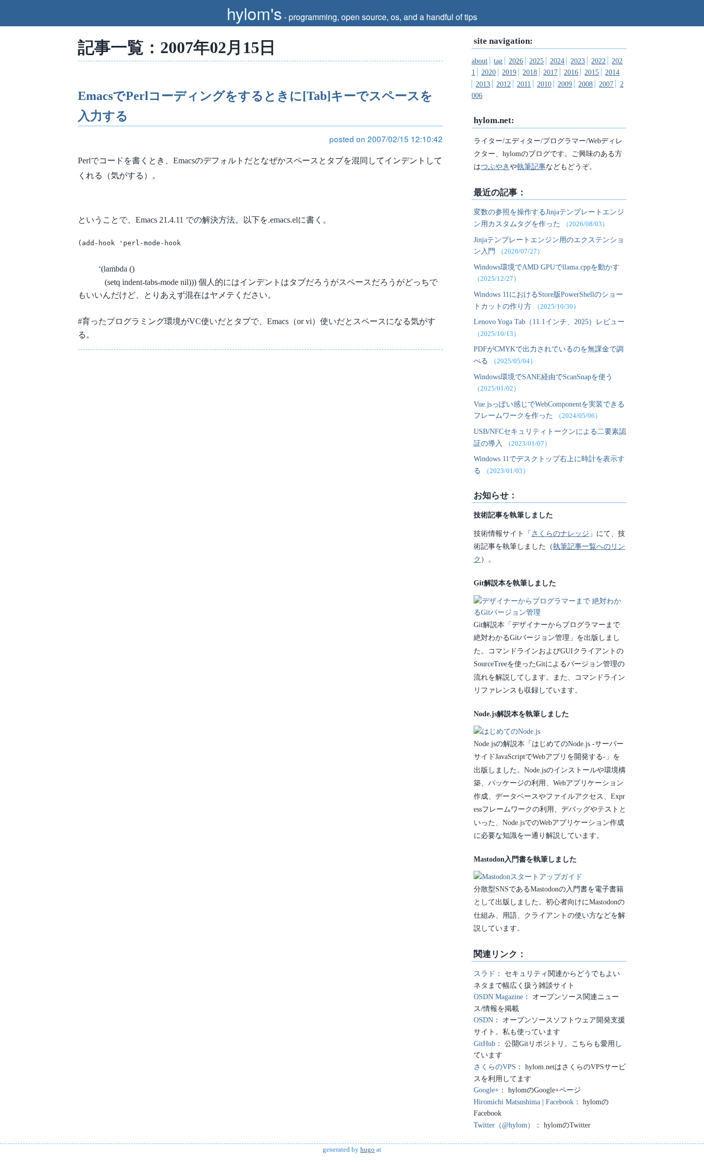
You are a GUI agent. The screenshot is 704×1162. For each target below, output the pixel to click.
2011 (524, 84)
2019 (509, 72)
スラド (484, 973)
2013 (483, 84)
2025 (536, 61)
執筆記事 (531, 166)
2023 (578, 61)
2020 (488, 72)
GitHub (484, 1043)
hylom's (254, 13)
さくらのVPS (495, 1067)
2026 (516, 61)
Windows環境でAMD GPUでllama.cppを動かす (546, 267)
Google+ (486, 1090)
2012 (503, 84)
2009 (565, 84)
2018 (530, 72)
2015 (591, 72)
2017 (550, 72)
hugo (367, 1149)
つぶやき (495, 166)
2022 (598, 61)
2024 (557, 61)
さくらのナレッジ (560, 533)
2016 (571, 72)
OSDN (483, 1020)
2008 (585, 84)
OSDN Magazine (498, 996)
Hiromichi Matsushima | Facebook (524, 1102)
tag (498, 61)
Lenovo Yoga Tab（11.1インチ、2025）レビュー (549, 321)
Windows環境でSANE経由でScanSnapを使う (543, 377)
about (480, 61)
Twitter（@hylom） (504, 1125)
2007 (606, 84)
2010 (544, 84)
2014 (612, 72)
